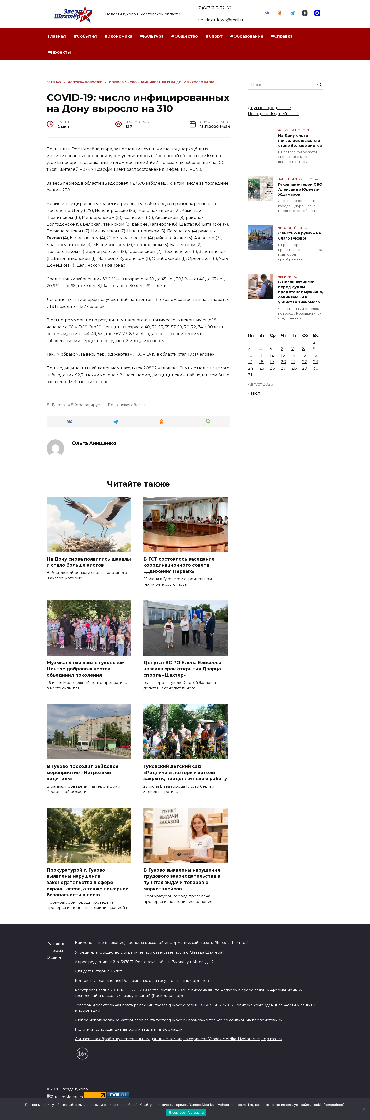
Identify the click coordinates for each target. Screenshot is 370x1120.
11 (260, 355)
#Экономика (118, 36)
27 (283, 368)
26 (272, 368)
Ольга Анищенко (94, 443)
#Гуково (57, 405)
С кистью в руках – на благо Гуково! (299, 236)
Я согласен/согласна (186, 1112)
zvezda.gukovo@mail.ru (220, 20)
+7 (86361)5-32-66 (213, 8)
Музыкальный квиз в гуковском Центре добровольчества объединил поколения (86, 668)
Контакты (56, 943)
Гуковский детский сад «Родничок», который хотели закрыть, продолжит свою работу (185, 772)
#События (85, 36)
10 (250, 355)
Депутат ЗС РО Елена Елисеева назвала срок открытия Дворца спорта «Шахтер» (182, 668)
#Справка (282, 36)
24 (250, 368)
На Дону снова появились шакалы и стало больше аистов (89, 562)
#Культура (152, 36)
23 (315, 361)
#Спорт (214, 36)
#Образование (246, 36)
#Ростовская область (125, 405)
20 (283, 361)
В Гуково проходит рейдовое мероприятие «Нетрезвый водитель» (83, 772)
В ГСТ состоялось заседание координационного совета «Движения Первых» (179, 565)
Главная (57, 36)
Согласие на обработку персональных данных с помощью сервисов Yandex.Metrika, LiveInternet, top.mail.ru (178, 1039)
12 (272, 355)
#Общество (184, 36)
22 (304, 361)
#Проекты (59, 52)
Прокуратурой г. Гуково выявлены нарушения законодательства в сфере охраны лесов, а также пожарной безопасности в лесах (88, 882)
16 (315, 355)
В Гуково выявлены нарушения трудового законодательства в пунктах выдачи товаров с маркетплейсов (181, 879)
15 (304, 355)
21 (293, 361)
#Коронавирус (85, 405)
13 (283, 355)
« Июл (254, 393)
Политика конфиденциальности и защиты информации (129, 1029)
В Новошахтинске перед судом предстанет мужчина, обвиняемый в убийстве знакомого (300, 292)
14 (293, 355)
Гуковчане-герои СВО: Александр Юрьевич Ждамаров (300, 189)
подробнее (127, 1105)
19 (272, 361)
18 (261, 361)
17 (250, 361)
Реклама (55, 950)
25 (261, 368)
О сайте (54, 957)
